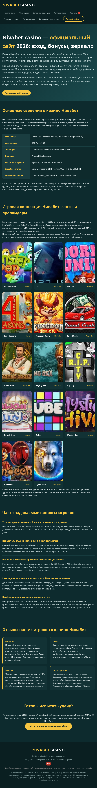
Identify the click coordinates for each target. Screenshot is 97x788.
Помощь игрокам (11, 19)
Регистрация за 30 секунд (16, 93)
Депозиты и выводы (41, 13)
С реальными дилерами (49, 19)
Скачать (74, 13)
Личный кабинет (73, 19)
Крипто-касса (9, 13)
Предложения (29, 19)
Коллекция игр (60, 13)
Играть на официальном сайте (48, 726)
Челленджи (24, 13)
